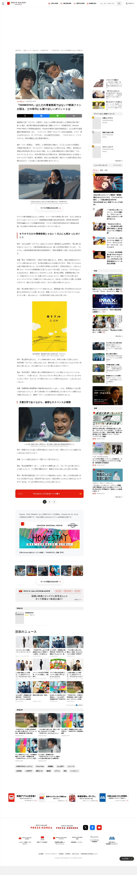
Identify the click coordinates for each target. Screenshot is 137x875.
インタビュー (74, 771)
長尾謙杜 (50, 766)
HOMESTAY (66, 125)
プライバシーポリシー (51, 854)
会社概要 (41, 854)
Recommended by (71, 705)
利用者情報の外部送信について (89, 854)
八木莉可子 (50, 135)
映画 (65, 771)
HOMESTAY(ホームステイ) (24, 766)
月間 (105, 170)
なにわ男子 (60, 766)
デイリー (96, 170)
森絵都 (49, 771)
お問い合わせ (75, 854)
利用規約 (61, 854)
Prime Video (40, 766)
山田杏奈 (69, 132)
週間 (101, 170)
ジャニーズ (71, 766)
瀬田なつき (33, 138)
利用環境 (67, 854)
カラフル (57, 771)
